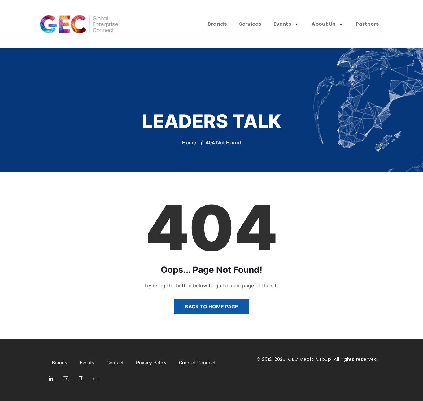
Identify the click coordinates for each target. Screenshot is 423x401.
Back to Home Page (211, 306)
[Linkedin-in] (51, 379)
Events (282, 24)
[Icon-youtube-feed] (65, 379)
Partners (367, 24)
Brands (217, 24)
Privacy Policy (151, 363)
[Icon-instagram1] (80, 379)
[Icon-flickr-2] (95, 379)
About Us (323, 24)
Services (250, 24)
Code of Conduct (197, 363)
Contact (115, 363)
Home (189, 142)
